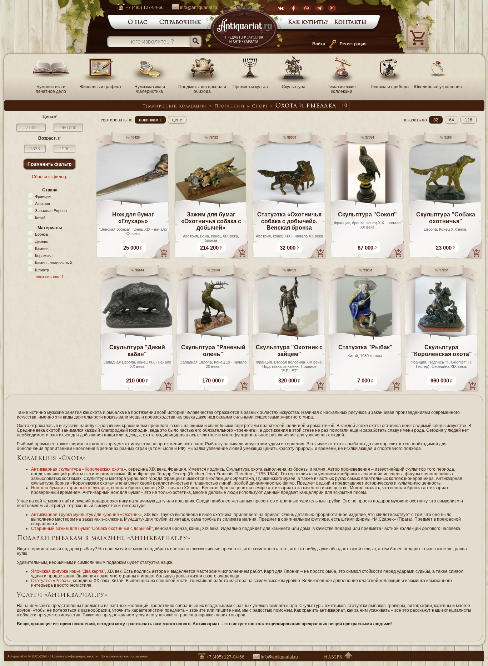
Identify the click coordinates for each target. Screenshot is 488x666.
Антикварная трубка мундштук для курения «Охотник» (86, 514)
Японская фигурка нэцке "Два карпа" (68, 571)
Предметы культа (250, 86)
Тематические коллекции (342, 89)
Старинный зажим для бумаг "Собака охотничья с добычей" (92, 528)
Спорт (260, 106)
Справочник (180, 22)
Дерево (41, 241)
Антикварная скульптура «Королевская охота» (78, 469)
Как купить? (308, 22)
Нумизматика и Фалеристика (149, 89)
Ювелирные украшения (438, 86)
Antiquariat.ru (17, 656)
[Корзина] (407, 52)
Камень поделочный (53, 263)
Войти (318, 43)
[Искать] (195, 41)
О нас (137, 22)
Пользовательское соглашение (124, 656)
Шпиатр (42, 270)
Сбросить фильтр (50, 176)
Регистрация (353, 43)
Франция (43, 196)
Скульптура (293, 86)
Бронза (41, 234)
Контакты (350, 22)
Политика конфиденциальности (74, 656)
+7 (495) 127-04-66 (145, 7)
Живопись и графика (100, 86)
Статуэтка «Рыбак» (51, 580)
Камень (42, 248)
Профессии (229, 106)
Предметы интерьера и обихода (202, 89)
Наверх (333, 657)
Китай (40, 218)
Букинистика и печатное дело (51, 89)
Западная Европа (51, 211)
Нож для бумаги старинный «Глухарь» (70, 487)
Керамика (44, 256)
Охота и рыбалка (305, 106)
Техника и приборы (389, 86)
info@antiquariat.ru (198, 7)
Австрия (42, 203)
